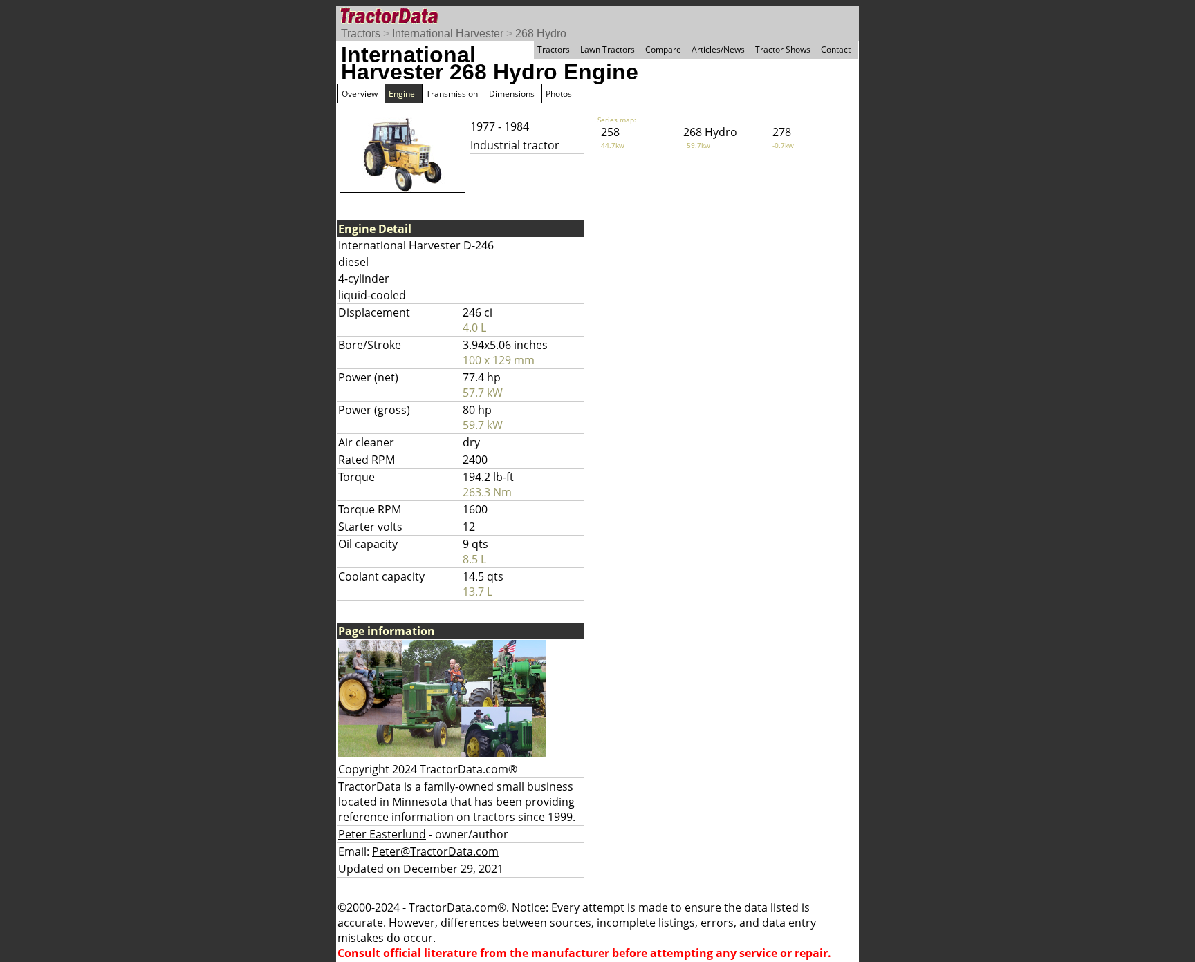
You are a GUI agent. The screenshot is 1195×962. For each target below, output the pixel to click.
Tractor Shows (782, 49)
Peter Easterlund (382, 834)
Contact (836, 49)
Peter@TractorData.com (435, 851)
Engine (402, 94)
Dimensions (512, 94)
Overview (360, 94)
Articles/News (718, 49)
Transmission (452, 94)
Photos (559, 94)
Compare (663, 49)
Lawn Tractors (607, 49)
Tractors (360, 33)
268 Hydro (540, 33)
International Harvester (447, 33)
